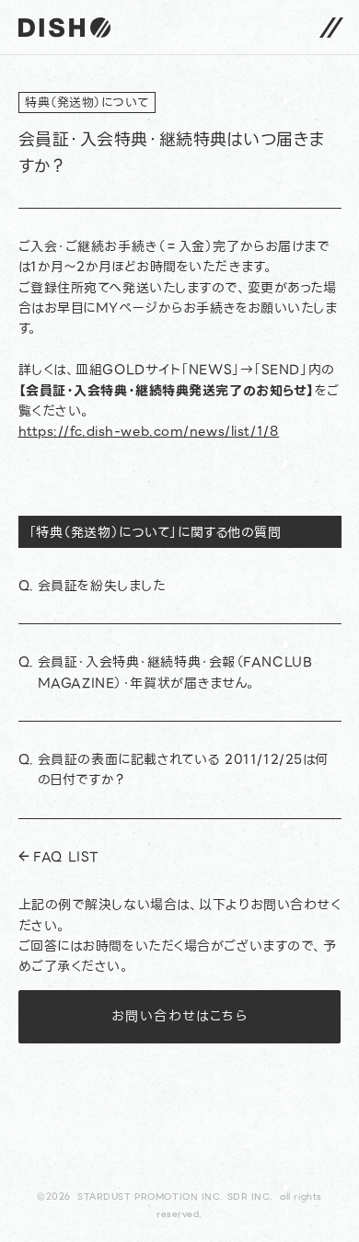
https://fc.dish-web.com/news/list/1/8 (149, 431)
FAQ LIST (65, 857)
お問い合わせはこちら (179, 1016)
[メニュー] (331, 27)
